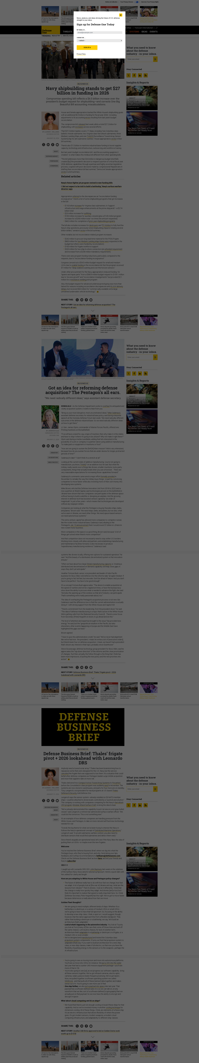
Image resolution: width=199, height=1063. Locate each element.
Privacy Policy (81, 54)
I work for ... (81, 37)
